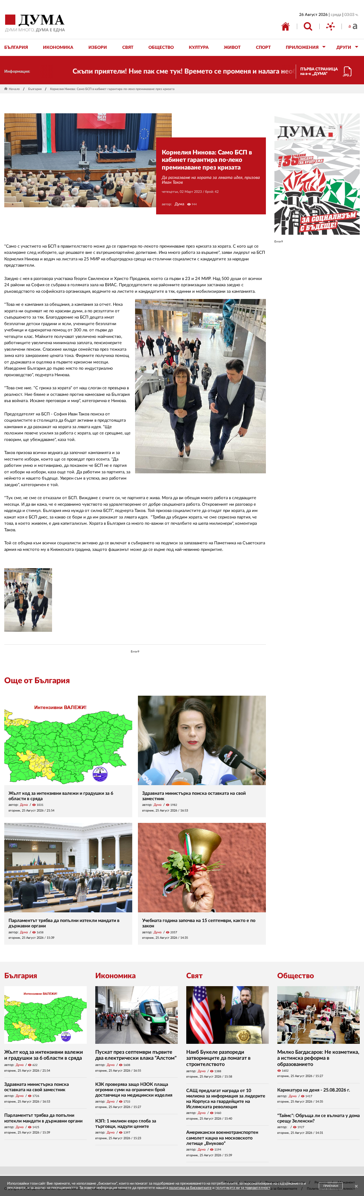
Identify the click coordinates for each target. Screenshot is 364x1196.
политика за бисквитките (190, 1188)
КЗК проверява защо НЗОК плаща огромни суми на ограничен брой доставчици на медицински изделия (133, 1089)
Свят (194, 976)
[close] (356, 1186)
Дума (179, 204)
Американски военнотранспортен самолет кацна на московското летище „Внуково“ (222, 1137)
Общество (295, 976)
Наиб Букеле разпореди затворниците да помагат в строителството (218, 1058)
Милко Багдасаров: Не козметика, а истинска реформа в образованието (318, 1058)
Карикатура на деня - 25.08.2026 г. (313, 1090)
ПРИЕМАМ (330, 1186)
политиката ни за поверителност (242, 1188)
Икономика (115, 976)
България (35, 89)
